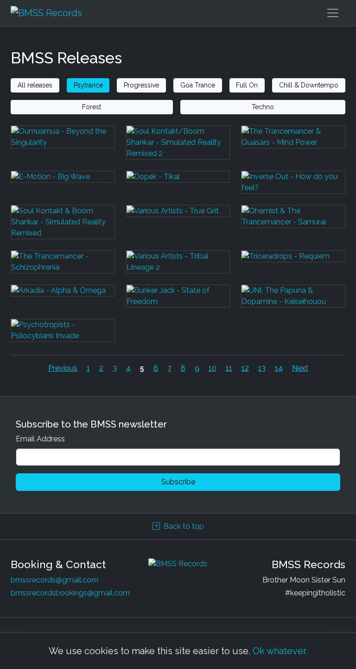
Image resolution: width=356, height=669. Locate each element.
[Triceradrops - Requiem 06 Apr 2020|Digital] (293, 267)
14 (279, 368)
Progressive (141, 85)
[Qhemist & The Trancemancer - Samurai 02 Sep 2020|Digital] (293, 227)
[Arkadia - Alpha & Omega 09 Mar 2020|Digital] (63, 302)
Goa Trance (197, 85)
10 (212, 368)
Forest (91, 107)
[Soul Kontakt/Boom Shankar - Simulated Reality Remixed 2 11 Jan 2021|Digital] (178, 148)
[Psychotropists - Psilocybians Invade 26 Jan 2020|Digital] (63, 336)
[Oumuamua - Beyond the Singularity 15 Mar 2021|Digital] (63, 148)
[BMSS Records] (46, 13)
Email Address (40, 438)
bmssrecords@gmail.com (54, 580)
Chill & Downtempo (308, 85)
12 (245, 368)
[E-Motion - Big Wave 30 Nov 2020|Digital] (63, 188)
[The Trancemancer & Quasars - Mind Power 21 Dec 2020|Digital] (293, 148)
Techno (263, 107)
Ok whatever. (280, 651)
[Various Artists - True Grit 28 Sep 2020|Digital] (178, 227)
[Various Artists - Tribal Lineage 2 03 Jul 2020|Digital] (178, 267)
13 (262, 368)
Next (300, 368)
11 (229, 368)
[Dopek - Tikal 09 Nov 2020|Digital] (178, 188)
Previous (62, 368)
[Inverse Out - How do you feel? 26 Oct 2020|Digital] (293, 188)
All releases (35, 85)
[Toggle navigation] (332, 13)
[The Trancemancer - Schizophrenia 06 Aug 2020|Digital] (63, 267)
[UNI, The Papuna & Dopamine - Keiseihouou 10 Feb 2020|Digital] (293, 302)
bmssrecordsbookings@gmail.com (70, 592)
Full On (247, 85)
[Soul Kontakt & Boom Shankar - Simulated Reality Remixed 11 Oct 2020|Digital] (63, 227)
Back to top (184, 526)
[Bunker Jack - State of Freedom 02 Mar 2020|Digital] (178, 302)
